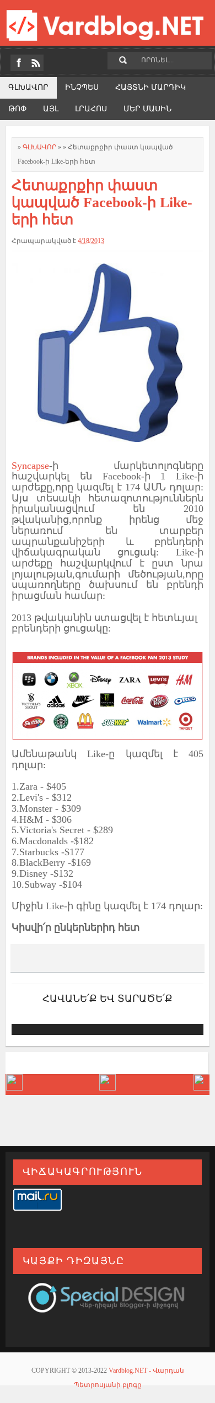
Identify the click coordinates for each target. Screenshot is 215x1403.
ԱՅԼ (50, 109)
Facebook (18, 63)
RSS (35, 63)
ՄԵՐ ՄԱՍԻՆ (147, 109)
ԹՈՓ (17, 109)
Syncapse (30, 465)
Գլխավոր (28, 87)
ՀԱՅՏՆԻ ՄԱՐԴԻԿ (150, 87)
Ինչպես (82, 87)
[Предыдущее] (201, 1088)
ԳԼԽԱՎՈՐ (40, 147)
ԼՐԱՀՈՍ (91, 109)
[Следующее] (14, 1088)
